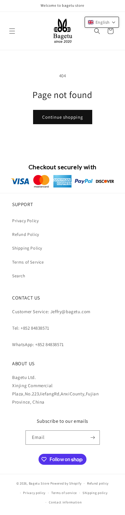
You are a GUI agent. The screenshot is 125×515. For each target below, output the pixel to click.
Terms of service (64, 493)
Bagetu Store (39, 483)
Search (18, 276)
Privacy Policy (25, 220)
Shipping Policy (27, 248)
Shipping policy (95, 493)
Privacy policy (34, 493)
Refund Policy (25, 234)
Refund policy (98, 483)
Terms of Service (28, 262)
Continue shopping (62, 117)
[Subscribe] (93, 437)
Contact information (65, 502)
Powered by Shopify (66, 483)
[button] (12, 31)
